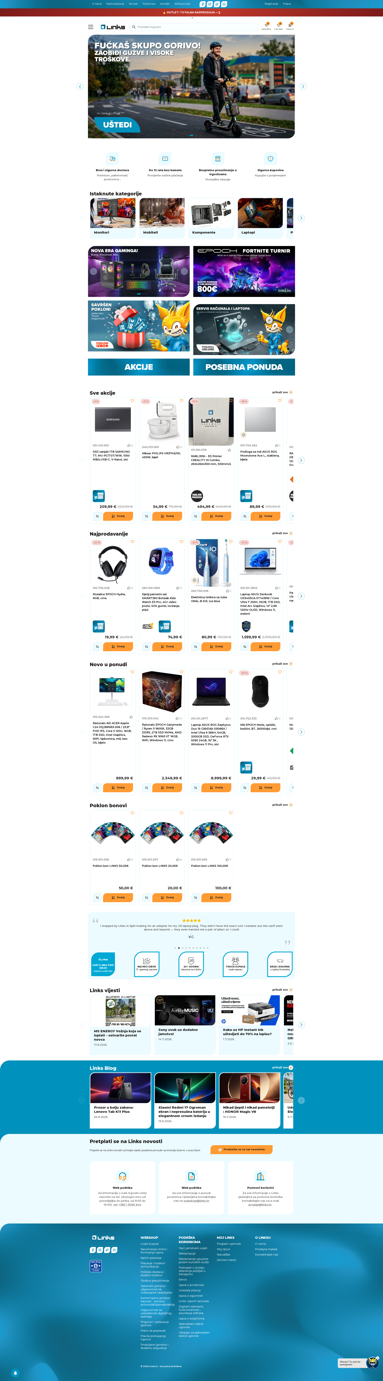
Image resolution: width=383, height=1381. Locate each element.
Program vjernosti (229, 1239)
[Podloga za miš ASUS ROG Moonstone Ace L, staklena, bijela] (260, 460)
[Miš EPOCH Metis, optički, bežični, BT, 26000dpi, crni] (260, 732)
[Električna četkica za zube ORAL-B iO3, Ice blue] (211, 596)
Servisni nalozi (226, 1255)
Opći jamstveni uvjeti (193, 1243)
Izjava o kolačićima (191, 1313)
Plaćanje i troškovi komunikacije (153, 1260)
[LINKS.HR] (15, 1373)
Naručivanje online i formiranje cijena (154, 1246)
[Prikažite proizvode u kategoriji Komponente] (211, 218)
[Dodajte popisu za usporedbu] (97, 516)
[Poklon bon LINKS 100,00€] (211, 857)
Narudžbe (223, 1249)
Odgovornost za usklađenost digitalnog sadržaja (156, 1308)
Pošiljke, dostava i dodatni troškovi (153, 1269)
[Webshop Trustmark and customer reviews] (96, 1261)
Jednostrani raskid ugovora (191, 1321)
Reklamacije (187, 1248)
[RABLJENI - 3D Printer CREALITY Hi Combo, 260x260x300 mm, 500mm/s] (211, 460)
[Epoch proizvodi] (139, 271)
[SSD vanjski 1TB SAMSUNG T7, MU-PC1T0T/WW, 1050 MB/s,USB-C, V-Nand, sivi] (112, 460)
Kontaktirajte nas (266, 1249)
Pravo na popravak (153, 1326)
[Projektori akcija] (191, 86)
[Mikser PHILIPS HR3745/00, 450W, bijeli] (162, 460)
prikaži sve (280, 392)
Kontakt (165, 3)
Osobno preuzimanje (155, 1276)
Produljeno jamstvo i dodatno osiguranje (154, 1341)
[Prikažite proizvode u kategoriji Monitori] (112, 218)
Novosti (133, 3)
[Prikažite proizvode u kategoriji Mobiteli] (162, 218)
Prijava (287, 3)
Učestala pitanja (190, 1285)
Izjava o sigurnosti (191, 1291)
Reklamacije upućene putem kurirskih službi (194, 1256)
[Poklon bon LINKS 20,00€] (162, 857)
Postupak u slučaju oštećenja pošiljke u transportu (192, 1266)
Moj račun (223, 1244)
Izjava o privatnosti (191, 1280)
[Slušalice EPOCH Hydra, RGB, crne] (112, 596)
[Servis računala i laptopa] (244, 329)
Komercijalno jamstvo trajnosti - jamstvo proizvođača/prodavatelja (158, 1296)
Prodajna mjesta (266, 1244)
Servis (183, 1274)
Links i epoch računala (194, 1296)
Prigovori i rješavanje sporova (155, 1319)
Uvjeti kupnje (150, 1239)
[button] (175, 943)
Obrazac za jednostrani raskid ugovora (194, 1329)
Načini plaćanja (115, 3)
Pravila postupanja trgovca (153, 1333)
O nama (97, 3)
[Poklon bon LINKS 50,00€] (112, 857)
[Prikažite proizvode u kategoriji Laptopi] (260, 218)
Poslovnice (149, 3)
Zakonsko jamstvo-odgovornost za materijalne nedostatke (156, 1285)
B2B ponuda (182, 3)
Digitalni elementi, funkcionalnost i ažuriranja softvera (191, 1305)
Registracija (271, 3)
